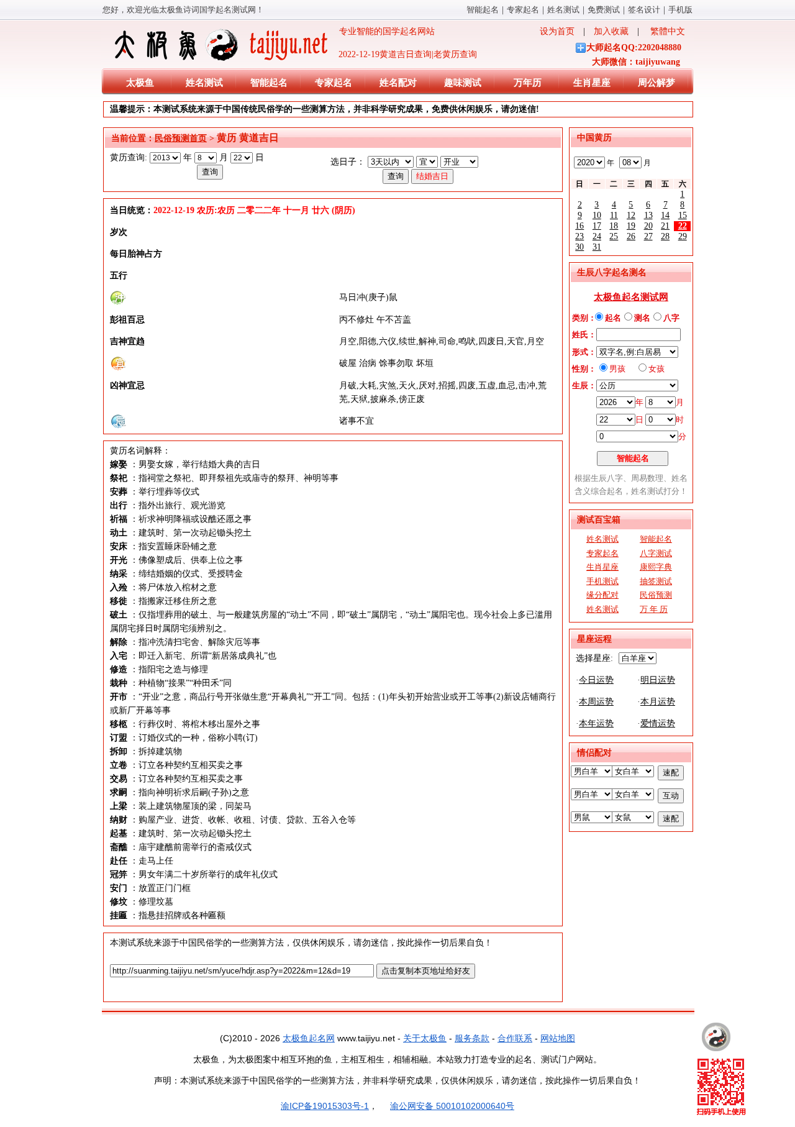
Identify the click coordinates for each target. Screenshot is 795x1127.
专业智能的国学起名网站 (382, 31)
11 (614, 215)
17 (597, 225)
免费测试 (604, 9)
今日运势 (596, 680)
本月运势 (657, 701)
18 (613, 225)
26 (631, 236)
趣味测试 (462, 83)
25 (613, 236)
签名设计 (644, 9)
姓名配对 (398, 83)
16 (579, 225)
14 (665, 215)
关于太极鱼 (425, 1038)
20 (648, 225)
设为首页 (557, 31)
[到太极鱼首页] (716, 1037)
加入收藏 (611, 31)
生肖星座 (592, 83)
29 (682, 236)
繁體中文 (667, 31)
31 (597, 247)
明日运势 (657, 680)
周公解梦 (656, 83)
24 (597, 236)
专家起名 (523, 9)
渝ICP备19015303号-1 (325, 1106)
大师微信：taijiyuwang (636, 61)
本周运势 (596, 701)
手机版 (680, 9)
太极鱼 (140, 83)
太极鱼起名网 (309, 1038)
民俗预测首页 (181, 138)
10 (597, 215)
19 (631, 225)
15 (682, 215)
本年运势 (596, 723)
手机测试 (602, 581)
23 (579, 236)
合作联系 (514, 1038)
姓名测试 (563, 9)
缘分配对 (602, 595)
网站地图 (557, 1038)
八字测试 (656, 553)
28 (665, 236)
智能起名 (482, 9)
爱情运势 (657, 723)
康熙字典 (656, 567)
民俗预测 (656, 595)
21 (665, 225)
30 (579, 247)
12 (631, 215)
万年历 (528, 83)
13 (648, 215)
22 (682, 225)
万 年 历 (654, 609)
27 (648, 236)
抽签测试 (656, 581)
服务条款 (472, 1038)
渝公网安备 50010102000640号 (452, 1106)
